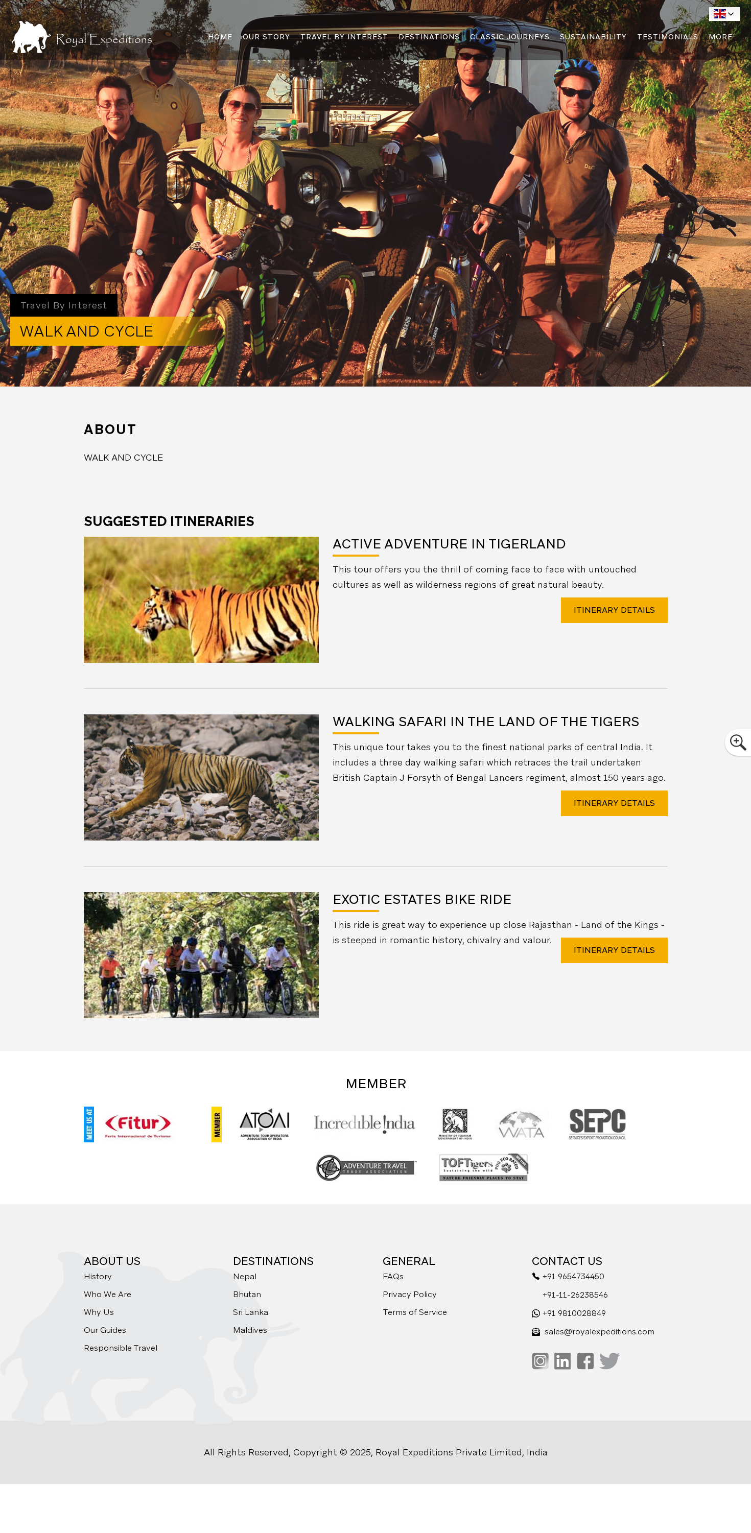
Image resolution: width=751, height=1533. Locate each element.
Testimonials (667, 36)
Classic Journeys (510, 36)
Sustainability (593, 36)
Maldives (250, 1330)
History (98, 1276)
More (721, 36)
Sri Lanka (250, 1312)
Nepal (244, 1276)
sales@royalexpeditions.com (599, 1331)
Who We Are (107, 1294)
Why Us (99, 1312)
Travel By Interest (344, 36)
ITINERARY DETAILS (614, 610)
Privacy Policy (410, 1294)
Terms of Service (415, 1312)
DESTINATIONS (429, 36)
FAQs (393, 1276)
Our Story (266, 36)
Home (220, 36)
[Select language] (724, 14)
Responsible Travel (120, 1348)
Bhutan (247, 1294)
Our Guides (105, 1330)
